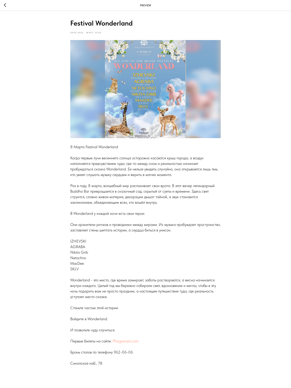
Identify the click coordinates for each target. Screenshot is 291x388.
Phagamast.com (125, 341)
